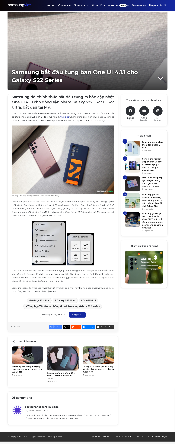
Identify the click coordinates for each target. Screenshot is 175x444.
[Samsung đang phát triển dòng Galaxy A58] (132, 148)
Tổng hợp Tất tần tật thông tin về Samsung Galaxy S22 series (63, 306)
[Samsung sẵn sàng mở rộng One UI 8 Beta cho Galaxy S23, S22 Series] (27, 355)
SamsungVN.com (54, 437)
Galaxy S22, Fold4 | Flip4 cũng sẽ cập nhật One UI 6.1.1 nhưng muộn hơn (98, 369)
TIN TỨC (98, 5)
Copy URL (77, 314)
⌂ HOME (51, 5)
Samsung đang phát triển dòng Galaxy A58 (152, 145)
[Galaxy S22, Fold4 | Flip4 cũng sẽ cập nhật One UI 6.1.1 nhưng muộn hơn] (98, 355)
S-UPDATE (82, 5)
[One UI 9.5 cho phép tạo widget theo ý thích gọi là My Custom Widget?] (132, 183)
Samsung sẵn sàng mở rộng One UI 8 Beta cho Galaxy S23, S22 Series (27, 369)
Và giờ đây (65, 117)
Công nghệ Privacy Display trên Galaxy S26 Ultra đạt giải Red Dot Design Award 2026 (151, 165)
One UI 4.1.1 (89, 300)
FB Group (65, 5)
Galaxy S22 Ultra (66, 300)
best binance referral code (42, 406)
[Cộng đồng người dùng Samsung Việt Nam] (19, 5)
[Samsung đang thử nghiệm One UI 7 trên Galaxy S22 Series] (62, 358)
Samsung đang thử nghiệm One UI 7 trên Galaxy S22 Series (61, 375)
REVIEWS (139, 5)
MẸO (153, 5)
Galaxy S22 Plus (40, 300)
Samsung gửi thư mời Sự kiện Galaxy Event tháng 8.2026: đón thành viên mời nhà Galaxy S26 (152, 200)
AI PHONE (117, 5)
